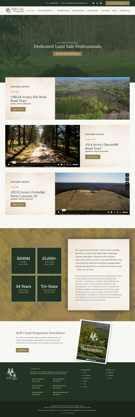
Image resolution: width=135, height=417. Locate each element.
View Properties (45, 11)
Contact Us (125, 11)
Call (47, 3)
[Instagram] (97, 3)
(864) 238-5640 (36, 388)
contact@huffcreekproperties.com (76, 3)
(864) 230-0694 (36, 381)
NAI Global (56, 410)
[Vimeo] (100, 3)
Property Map (63, 11)
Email (63, 3)
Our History (92, 11)
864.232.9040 (54, 3)
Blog (115, 11)
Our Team (105, 11)
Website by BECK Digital (67, 413)
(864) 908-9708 (57, 388)
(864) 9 (54, 394)
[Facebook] (93, 3)
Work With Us (78, 11)
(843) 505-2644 (57, 381)
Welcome (31, 11)
